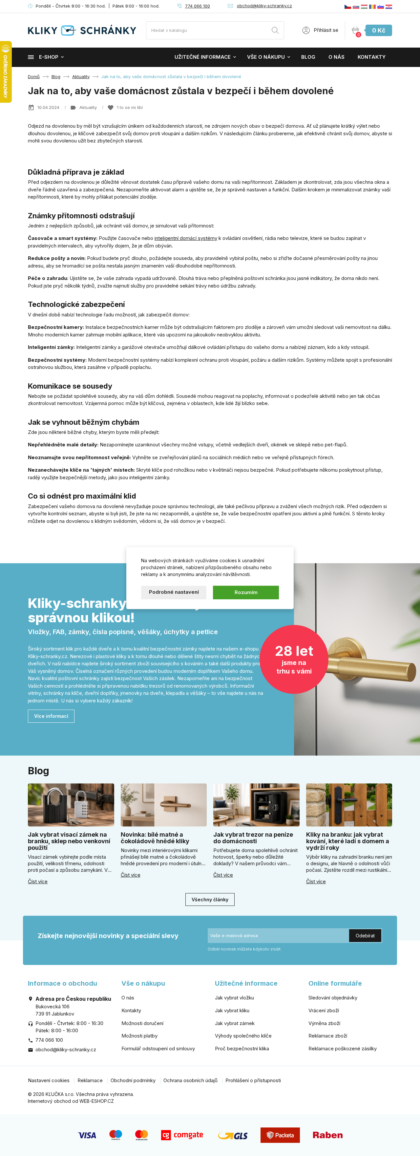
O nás (336, 57)
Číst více (38, 882)
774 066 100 (197, 6)
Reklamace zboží (327, 1036)
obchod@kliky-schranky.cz (264, 5)
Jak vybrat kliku (232, 1010)
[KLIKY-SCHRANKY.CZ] (348, 6)
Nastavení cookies (49, 1080)
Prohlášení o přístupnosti (253, 1080)
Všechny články (210, 899)
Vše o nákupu (266, 57)
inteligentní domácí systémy (186, 238)
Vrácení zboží (323, 1010)
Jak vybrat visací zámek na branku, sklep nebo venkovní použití (69, 841)
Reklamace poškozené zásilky (342, 1048)
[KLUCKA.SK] (356, 6)
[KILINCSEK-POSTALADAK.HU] (364, 6)
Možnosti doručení (142, 1023)
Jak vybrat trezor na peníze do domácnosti (253, 838)
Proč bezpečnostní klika (242, 1048)
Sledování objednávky (332, 998)
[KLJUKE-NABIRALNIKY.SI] (380, 6)
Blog (308, 57)
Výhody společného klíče (243, 1036)
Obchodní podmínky (133, 1080)
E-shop (48, 57)
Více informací (51, 716)
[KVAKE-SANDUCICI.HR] (389, 6)
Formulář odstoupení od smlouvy (158, 1048)
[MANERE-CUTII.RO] (372, 6)
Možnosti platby (139, 1036)
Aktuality (88, 107)
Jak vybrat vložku (234, 998)
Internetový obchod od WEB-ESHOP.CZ (71, 1101)
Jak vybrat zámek (235, 1023)
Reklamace (90, 1080)
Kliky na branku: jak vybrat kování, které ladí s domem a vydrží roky (347, 841)
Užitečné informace (203, 57)
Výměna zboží (324, 1023)
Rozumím (246, 592)
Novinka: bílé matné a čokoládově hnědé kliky (155, 838)
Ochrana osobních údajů (190, 1080)
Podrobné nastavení (174, 592)
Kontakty (372, 57)
